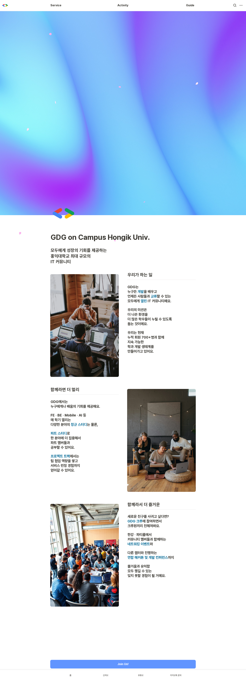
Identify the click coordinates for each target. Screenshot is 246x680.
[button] (235, 5)
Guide (190, 5)
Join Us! (123, 664)
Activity (122, 5)
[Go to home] (5, 5)
